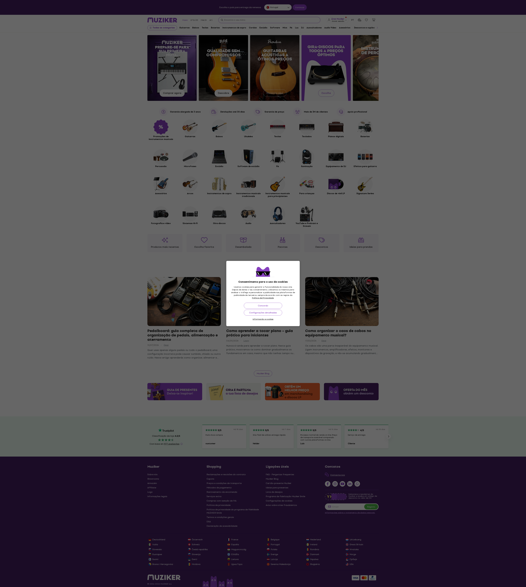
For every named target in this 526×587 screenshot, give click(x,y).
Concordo (263, 305)
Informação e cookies (263, 319)
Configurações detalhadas (263, 312)
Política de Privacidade (263, 298)
